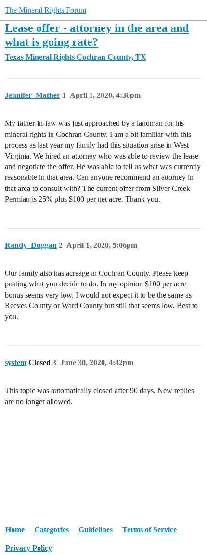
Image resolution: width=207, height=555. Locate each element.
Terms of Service (149, 530)
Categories (51, 530)
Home (15, 530)
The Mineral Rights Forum (45, 10)
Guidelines (95, 530)
